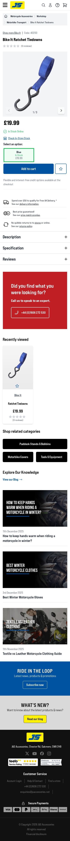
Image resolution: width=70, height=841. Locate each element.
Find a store (54, 781)
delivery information (29, 204)
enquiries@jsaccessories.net (35, 792)
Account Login (14, 781)
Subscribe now (35, 685)
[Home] (5, 16)
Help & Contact (35, 781)
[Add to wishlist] (61, 169)
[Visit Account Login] (50, 5)
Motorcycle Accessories (22, 16)
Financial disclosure (36, 834)
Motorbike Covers (18, 457)
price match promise (30, 215)
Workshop (41, 16)
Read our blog (35, 719)
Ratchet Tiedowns (18, 403)
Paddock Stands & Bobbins (35, 444)
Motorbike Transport (16, 22)
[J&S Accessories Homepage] (17, 5)
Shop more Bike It (12, 33)
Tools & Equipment (51, 457)
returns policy (25, 226)
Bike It (17, 395)
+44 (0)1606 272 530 (33, 312)
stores (38, 222)
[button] (61, 110)
